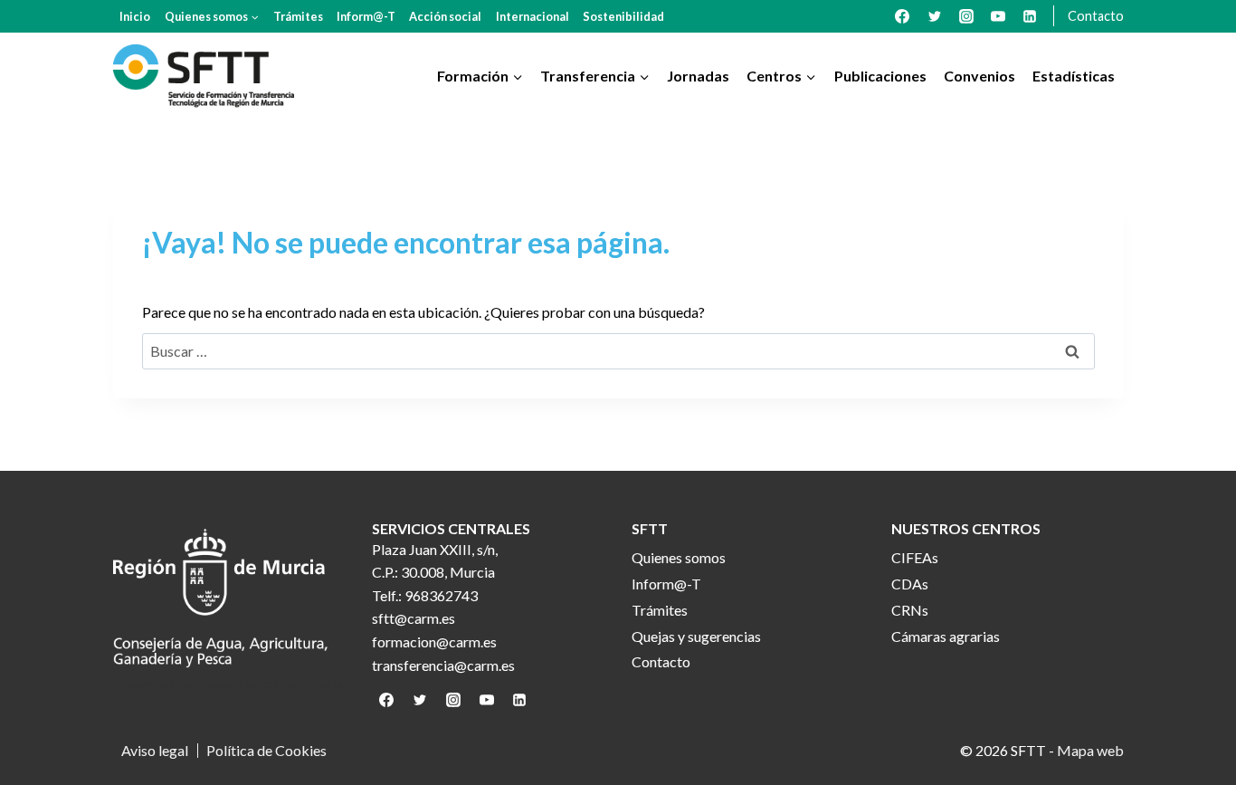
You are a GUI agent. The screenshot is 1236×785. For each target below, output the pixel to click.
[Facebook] (902, 16)
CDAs (909, 583)
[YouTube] (998, 16)
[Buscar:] (618, 350)
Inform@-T (366, 16)
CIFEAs (914, 557)
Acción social (445, 16)
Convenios (979, 75)
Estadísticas (1073, 75)
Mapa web (1090, 750)
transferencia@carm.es (443, 665)
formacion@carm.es (434, 641)
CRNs (909, 609)
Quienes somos (679, 557)
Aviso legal (154, 750)
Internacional (532, 16)
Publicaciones (880, 75)
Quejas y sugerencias (696, 636)
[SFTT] (203, 76)
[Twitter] (934, 16)
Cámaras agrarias (945, 636)
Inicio (134, 16)
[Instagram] (966, 16)
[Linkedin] (1029, 16)
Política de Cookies (266, 750)
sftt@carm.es (413, 618)
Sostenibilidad (623, 16)
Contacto (1096, 16)
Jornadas (698, 75)
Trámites (298, 16)
